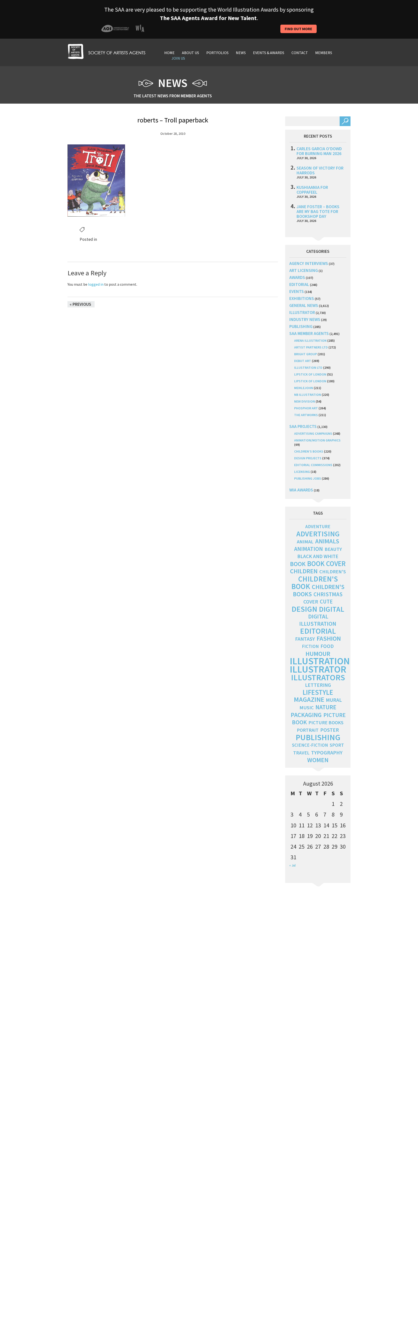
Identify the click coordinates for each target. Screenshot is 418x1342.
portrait (308, 730)
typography (327, 752)
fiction (310, 646)
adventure (317, 526)
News (241, 52)
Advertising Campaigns (313, 433)
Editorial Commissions (313, 465)
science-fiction (310, 745)
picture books (325, 722)
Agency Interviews (308, 263)
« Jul (292, 865)
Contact (299, 52)
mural (334, 700)
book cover (326, 563)
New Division (304, 401)
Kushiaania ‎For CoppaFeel (312, 190)
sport (337, 745)
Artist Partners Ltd (311, 347)
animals (327, 541)
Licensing (302, 471)
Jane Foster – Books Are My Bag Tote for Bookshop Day (318, 211)
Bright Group (305, 354)
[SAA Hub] (106, 50)
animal (305, 542)
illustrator (302, 312)
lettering (318, 685)
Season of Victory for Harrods (320, 170)
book (298, 564)
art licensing (303, 270)
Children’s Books (308, 451)
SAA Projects (303, 426)
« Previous (80, 304)
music (306, 707)
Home (169, 52)
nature (325, 707)
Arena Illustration (310, 340)
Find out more (298, 28)
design (304, 609)
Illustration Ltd (308, 367)
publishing (301, 326)
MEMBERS (323, 52)
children (304, 571)
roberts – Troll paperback (172, 120)
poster (329, 729)
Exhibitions (301, 298)
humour (318, 654)
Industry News (304, 319)
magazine (309, 699)
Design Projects (307, 458)
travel (301, 753)
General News (303, 305)
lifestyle (318, 692)
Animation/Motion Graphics (317, 440)
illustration (320, 661)
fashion (329, 638)
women (317, 760)
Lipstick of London (310, 374)
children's (332, 571)
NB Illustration (307, 394)
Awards (297, 277)
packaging (306, 715)
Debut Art (302, 361)
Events (296, 291)
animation (308, 548)
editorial (299, 284)
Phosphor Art (306, 408)
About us (190, 52)
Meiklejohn (303, 388)
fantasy (305, 639)
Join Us (178, 58)
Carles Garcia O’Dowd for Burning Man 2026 (319, 151)
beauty (333, 549)
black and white (317, 556)
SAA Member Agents (309, 333)
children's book (314, 582)
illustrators (318, 677)
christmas (328, 594)
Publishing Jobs (307, 478)
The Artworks (306, 415)
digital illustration (317, 620)
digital (331, 609)
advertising (318, 533)
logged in (96, 284)
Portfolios (217, 52)
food (327, 646)
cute (326, 601)
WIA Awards (301, 490)
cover (310, 601)
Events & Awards (268, 52)
